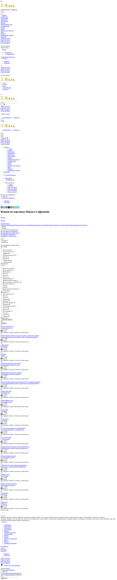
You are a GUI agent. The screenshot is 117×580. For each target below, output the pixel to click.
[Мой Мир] (6, 207)
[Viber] (11, 207)
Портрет (72, 225)
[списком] (2, 237)
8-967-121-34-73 (5, 38)
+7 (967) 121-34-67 (11, 565)
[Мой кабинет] (1, 116)
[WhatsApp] (14, 207)
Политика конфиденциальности (12, 573)
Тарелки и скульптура (60, 225)
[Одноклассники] (4, 207)
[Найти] (2, 13)
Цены (68, 225)
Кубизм (47, 225)
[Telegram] (18, 207)
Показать (3, 323)
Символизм (4, 225)
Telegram (6, 61)
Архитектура (25, 225)
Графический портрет (81, 225)
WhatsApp (7, 63)
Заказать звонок (12, 192)
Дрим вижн (18, 225)
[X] (9, 207)
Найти (2, 578)
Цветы (52, 225)
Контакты (3, 551)
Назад (11, 148)
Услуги (3, 548)
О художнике (4, 546)
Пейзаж (31, 225)
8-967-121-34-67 (5, 41)
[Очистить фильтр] (2, 321)
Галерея (10, 150)
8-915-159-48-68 (5, 43)
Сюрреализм (11, 225)
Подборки (4, 549)
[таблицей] (4, 237)
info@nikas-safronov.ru (8, 57)
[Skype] (16, 207)
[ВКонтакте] (2, 207)
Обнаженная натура (39, 225)
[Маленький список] (1, 239)
